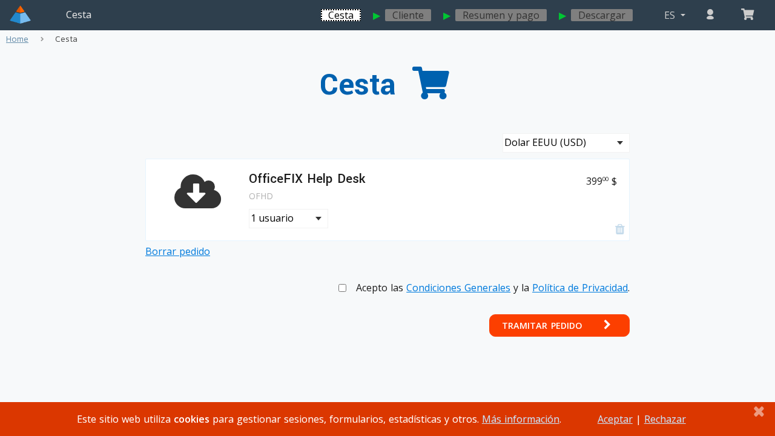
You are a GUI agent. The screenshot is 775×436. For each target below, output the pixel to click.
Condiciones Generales (458, 287)
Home (17, 39)
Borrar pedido (177, 251)
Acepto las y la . (493, 287)
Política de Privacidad (580, 287)
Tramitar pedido (543, 325)
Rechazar (665, 419)
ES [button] (671, 15)
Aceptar (615, 419)
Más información (520, 419)
